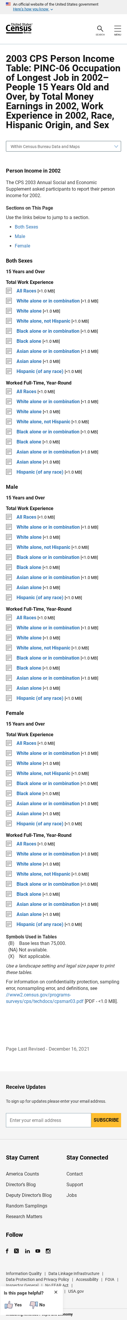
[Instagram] (48, 1251)
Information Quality (24, 1273)
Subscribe (106, 1120)
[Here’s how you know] (63, 7)
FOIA (109, 1279)
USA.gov (76, 1291)
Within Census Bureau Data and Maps (45, 146)
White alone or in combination (48, 301)
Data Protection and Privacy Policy (37, 1279)
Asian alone (29, 361)
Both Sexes (26, 227)
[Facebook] (9, 1251)
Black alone (29, 341)
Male (20, 236)
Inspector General (22, 1285)
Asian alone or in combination (48, 351)
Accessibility (87, 1279)
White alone (29, 311)
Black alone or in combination (48, 331)
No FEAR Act (57, 1285)
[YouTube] (37, 1251)
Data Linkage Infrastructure (73, 1273)
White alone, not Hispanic (43, 321)
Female (22, 246)
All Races (26, 291)
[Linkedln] (27, 1251)
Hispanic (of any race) (40, 371)
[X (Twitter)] (17, 1251)
